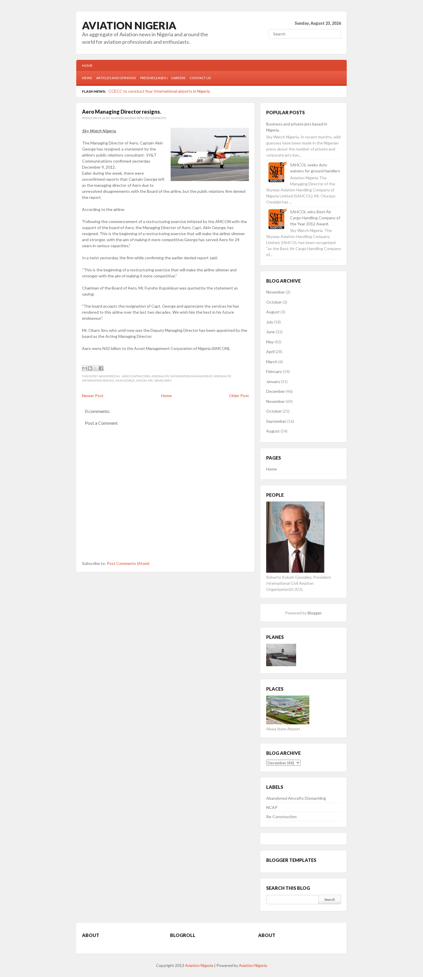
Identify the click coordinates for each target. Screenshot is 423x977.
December (275, 391)
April (270, 351)
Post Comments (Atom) (128, 563)
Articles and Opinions (116, 78)
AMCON (141, 380)
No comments (155, 118)
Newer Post (93, 395)
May (270, 341)
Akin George (125, 380)
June (270, 331)
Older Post (239, 395)
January (273, 381)
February (274, 371)
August (273, 311)
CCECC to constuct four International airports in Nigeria (159, 91)
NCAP (271, 807)
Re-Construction (281, 816)
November (275, 292)
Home (87, 65)
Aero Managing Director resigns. (121, 111)
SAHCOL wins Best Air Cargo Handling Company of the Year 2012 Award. (315, 217)
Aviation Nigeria (129, 25)
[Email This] (84, 368)
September (276, 421)
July (269, 321)
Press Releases (154, 78)
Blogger (314, 612)
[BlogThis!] (90, 368)
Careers (178, 78)
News (87, 78)
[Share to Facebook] (101, 368)
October (274, 302)
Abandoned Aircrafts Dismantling (296, 798)
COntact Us (200, 78)
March (271, 361)
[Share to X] (95, 368)
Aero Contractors (136, 376)
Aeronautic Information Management (181, 376)
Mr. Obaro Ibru (160, 380)
